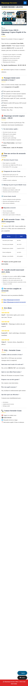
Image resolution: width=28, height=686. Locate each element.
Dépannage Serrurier (9, 3)
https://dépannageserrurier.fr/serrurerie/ (14, 302)
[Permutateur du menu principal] (25, 2)
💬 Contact (22, 677)
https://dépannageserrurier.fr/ (11, 299)
